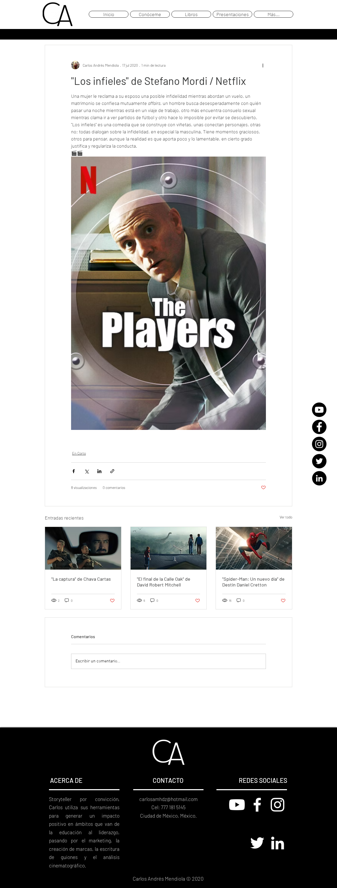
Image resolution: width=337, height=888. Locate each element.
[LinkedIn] (319, 478)
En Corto (79, 453)
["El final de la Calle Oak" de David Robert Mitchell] (169, 548)
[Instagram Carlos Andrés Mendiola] (277, 804)
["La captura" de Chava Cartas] (83, 548)
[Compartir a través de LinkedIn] (99, 471)
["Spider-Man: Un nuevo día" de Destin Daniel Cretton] (254, 548)
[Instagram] (319, 444)
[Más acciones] (263, 65)
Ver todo (286, 517)
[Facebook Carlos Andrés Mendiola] (257, 804)
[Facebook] (319, 427)
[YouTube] (319, 409)
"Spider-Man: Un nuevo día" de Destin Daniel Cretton (253, 582)
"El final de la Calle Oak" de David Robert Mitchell (163, 582)
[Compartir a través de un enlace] (112, 471)
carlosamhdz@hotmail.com (168, 799)
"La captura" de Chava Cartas (81, 579)
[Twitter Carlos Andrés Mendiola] (257, 843)
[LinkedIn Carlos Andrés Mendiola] (277, 843)
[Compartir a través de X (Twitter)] (86, 471)
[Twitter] (319, 461)
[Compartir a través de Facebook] (73, 471)
